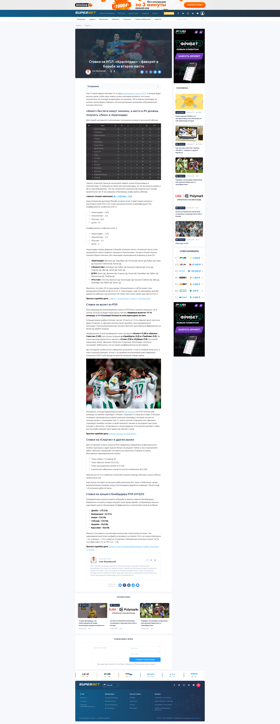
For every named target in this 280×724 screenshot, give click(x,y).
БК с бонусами (109, 708)
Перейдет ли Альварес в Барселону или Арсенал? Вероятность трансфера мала (154, 623)
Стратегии (127, 19)
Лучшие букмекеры (111, 697)
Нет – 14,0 (127, 196)
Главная (78, 25)
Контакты (83, 697)
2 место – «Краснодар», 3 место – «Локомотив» (129, 298)
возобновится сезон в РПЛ (134, 93)
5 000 (196, 258)
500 (195, 291)
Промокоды (103, 19)
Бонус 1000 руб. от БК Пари (164, 701)
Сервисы (92, 19)
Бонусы (155, 13)
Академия (145, 13)
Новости (158, 19)
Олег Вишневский (99, 71)
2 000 (196, 278)
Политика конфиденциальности (87, 705)
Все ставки (133, 708)
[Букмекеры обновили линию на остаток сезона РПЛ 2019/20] (159, 72)
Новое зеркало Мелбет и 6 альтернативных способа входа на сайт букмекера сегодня (188, 118)
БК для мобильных (111, 704)
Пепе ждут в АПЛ (181, 243)
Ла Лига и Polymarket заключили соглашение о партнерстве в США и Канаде (123, 623)
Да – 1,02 (117, 196)
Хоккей (132, 704)
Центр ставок (133, 13)
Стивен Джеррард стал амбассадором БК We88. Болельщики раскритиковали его (91, 623)
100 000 (196, 271)
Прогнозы (121, 13)
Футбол (132, 697)
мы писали (130, 412)
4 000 (196, 297)
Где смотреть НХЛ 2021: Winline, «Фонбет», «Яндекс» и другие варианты (187, 150)
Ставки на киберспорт (142, 19)
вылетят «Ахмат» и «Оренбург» (122, 434)
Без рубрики (180, 112)
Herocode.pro (196, 718)
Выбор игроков (110, 701)
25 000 (196, 264)
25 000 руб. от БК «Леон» (163, 697)
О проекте (83, 701)
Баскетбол (133, 701)
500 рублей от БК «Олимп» (163, 704)
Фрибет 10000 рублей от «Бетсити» (163, 709)
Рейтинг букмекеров (107, 13)
